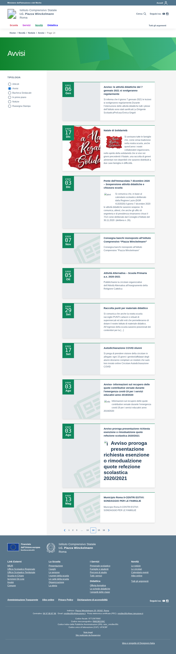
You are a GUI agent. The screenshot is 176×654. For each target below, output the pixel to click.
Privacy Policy (65, 600)
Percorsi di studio (98, 572)
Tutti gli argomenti (157, 25)
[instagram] (167, 14)
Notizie (15, 101)
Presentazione (56, 566)
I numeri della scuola (59, 576)
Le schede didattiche (100, 589)
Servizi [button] (27, 25)
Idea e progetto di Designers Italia (138, 643)
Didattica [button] (52, 25)
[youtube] (164, 14)
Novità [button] (39, 25)
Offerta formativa (98, 585)
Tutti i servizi (96, 576)
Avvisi (15, 88)
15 (99, 530)
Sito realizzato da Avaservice (88, 635)
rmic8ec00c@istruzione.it (75, 613)
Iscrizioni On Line (15, 579)
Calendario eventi (139, 572)
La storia (53, 585)
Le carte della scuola (59, 579)
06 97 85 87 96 (49, 613)
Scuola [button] (14, 25)
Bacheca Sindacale (21, 93)
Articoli (15, 84)
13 (87, 530)
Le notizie (136, 566)
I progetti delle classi (100, 592)
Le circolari (136, 569)
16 (104, 530)
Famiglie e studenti (99, 569)
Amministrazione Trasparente (22, 600)
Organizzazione (56, 582)
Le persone (54, 572)
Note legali (88, 632)
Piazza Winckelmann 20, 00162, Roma (92, 610)
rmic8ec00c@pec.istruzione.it (130, 613)
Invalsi (10, 582)
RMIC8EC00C (99, 621)
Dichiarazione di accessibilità (92, 600)
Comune (11, 585)
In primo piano (19, 97)
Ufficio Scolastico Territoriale (21, 572)
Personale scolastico (100, 566)
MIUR (10, 566)
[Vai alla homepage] (11, 14)
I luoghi (52, 569)
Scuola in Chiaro (15, 576)
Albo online (136, 576)
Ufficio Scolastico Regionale (21, 569)
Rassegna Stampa (21, 106)
